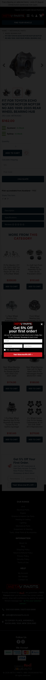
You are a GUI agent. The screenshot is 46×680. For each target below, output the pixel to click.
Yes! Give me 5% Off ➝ (23, 354)
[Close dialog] (41, 324)
